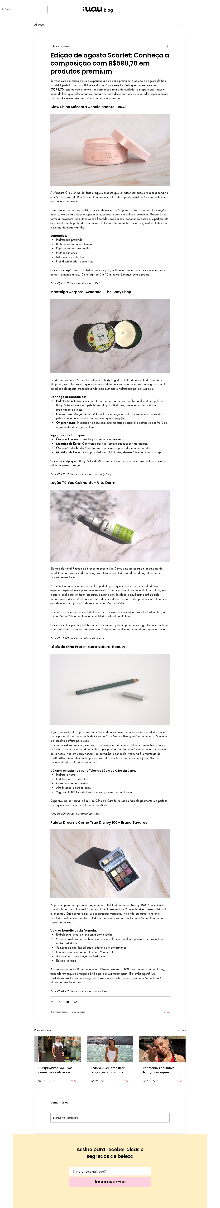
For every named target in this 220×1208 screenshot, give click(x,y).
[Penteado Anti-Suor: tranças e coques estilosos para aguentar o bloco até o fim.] (162, 1049)
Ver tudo (182, 1029)
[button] (181, 25)
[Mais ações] (168, 46)
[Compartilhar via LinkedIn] (67, 1001)
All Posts (39, 25)
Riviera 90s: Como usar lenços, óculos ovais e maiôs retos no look (108, 1070)
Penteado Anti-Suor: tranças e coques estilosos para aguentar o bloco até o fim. (161, 1070)
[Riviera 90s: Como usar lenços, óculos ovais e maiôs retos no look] (110, 1049)
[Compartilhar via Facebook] (51, 1001)
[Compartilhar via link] (75, 1001)
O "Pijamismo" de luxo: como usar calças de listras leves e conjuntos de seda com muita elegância (56, 1070)
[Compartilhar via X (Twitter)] (59, 1001)
